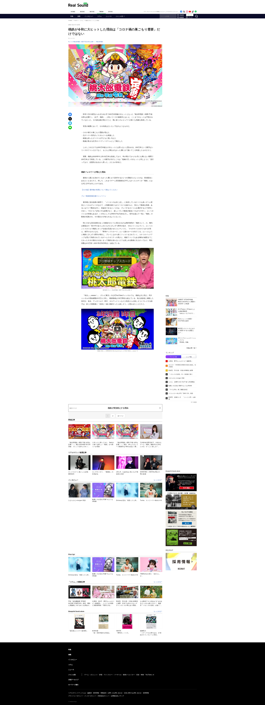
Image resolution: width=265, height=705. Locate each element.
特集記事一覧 (191, 348)
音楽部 (181, 15)
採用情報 (146, 693)
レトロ (71, 41)
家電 (100, 675)
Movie (92, 12)
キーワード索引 (73, 685)
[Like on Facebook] (181, 11)
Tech (101, 12)
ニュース (109, 16)
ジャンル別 (119, 16)
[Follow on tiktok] (193, 11)
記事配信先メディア (117, 696)
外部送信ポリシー (103, 696)
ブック (190, 17)
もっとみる (157, 480)
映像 (142, 675)
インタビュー (88, 16)
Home (73, 12)
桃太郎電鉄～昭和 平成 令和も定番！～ (85, 41)
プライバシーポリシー (75, 696)
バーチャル (117, 675)
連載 (78, 16)
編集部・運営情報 (93, 693)
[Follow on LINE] (196, 11)
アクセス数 (173, 357)
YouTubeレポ (149, 675)
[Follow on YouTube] (190, 11)
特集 (71, 16)
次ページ (120, 416)
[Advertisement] (146, 4)
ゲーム (86, 675)
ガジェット (94, 675)
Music (82, 12)
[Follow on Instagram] (187, 11)
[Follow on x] (184, 11)
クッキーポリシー (90, 696)
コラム (99, 16)
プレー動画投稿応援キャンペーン (93, 196)
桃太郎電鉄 (100, 41)
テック (190, 15)
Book (110, 12)
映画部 (181, 17)
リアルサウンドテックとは (77, 693)
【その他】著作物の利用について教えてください (99, 189)
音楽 (137, 675)
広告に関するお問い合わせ (132, 693)
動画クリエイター (129, 675)
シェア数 (189, 357)
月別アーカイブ (73, 680)
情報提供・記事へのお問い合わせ (111, 693)
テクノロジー (108, 675)
